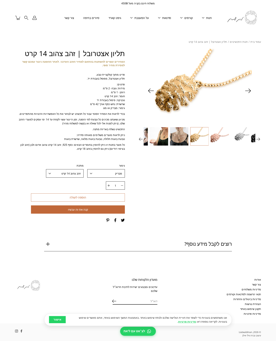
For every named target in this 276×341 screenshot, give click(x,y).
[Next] (151, 91)
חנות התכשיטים (239, 42)
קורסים (188, 18)
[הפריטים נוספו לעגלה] (18, 18)
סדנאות (166, 18)
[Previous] (248, 91)
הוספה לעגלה (78, 197)
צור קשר (69, 18)
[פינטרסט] (108, 220)
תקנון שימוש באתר (250, 309)
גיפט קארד (115, 18)
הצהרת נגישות (253, 304)
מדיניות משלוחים (251, 289)
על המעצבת (141, 18)
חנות (209, 18)
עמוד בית (255, 42)
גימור (122, 165)
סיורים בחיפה (91, 18)
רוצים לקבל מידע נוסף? (208, 244)
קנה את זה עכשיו (78, 210)
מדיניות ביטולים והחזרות (247, 299)
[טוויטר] (123, 220)
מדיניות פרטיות (252, 313)
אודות (257, 279)
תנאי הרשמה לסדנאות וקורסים (244, 294)
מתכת (80, 165)
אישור (57, 319)
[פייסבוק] (115, 220)
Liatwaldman (245, 332)
